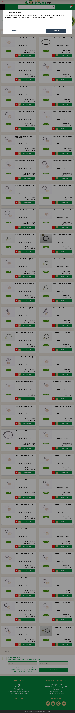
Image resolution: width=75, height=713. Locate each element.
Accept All (56, 31)
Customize (14, 31)
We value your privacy (13, 12)
